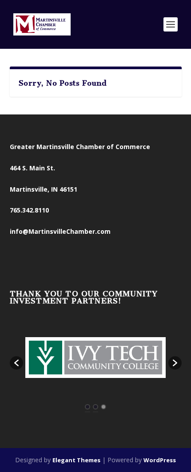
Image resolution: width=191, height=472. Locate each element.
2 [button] (95, 406)
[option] (95, 358)
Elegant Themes (76, 460)
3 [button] (103, 406)
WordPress (159, 460)
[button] (16, 363)
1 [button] (87, 406)
